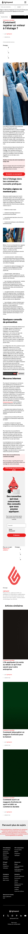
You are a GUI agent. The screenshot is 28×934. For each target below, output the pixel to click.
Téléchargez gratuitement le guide (14, 469)
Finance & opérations (21, 829)
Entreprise (17, 874)
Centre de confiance (19, 891)
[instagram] (12, 915)
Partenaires (6, 874)
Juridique (16, 889)
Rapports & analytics (6, 549)
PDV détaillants (7, 848)
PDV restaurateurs (19, 848)
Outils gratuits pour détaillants (18, 866)
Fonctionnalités (6, 849)
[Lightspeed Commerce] (7, 2)
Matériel (5, 855)
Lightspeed (9, 34)
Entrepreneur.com (8, 402)
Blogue (16, 864)
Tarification (5, 859)
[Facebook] (8, 48)
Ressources (17, 862)
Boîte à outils (6, 880)
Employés (3, 829)
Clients (16, 882)
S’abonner (16, 535)
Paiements (9, 834)
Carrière (16, 880)
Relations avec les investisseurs (18, 884)
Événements (17, 878)
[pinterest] (16, 915)
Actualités (16, 887)
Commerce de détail (8, 20)
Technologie (8, 835)
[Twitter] (8, 53)
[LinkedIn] (8, 58)
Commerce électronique (6, 852)
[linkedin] (21, 915)
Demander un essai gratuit (14, 174)
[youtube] (25, 915)
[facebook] (3, 915)
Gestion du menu (6, 832)
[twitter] (8, 915)
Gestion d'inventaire (19, 831)
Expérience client (11, 829)
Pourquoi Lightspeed (19, 876)
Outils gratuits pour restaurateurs (18, 870)
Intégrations (6, 857)
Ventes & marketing (17, 835)
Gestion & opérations (8, 831)
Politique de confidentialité (14, 924)
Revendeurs (6, 878)
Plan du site (14, 922)
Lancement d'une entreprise (19, 832)
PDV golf (5, 862)
